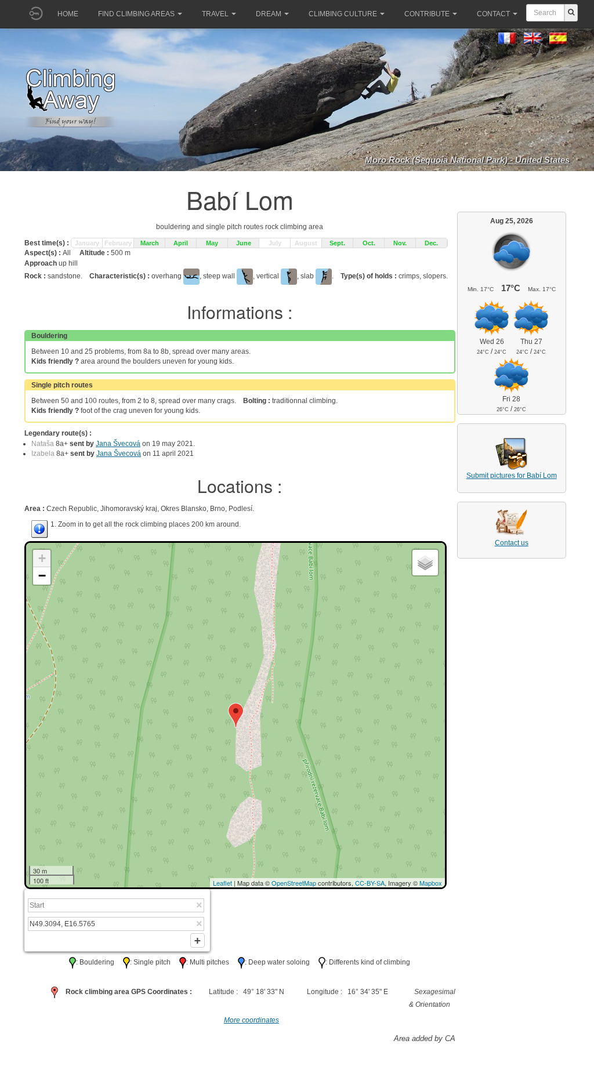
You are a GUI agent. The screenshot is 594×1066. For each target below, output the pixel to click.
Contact (493, 14)
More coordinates (251, 1020)
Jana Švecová (118, 444)
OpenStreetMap (293, 882)
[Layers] (425, 562)
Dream (268, 14)
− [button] (42, 575)
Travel (215, 14)
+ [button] (42, 558)
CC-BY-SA (370, 882)
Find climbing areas (136, 14)
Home (67, 14)
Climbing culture (343, 14)
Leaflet (222, 882)
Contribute (427, 14)
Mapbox (430, 882)
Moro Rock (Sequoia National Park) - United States (467, 160)
